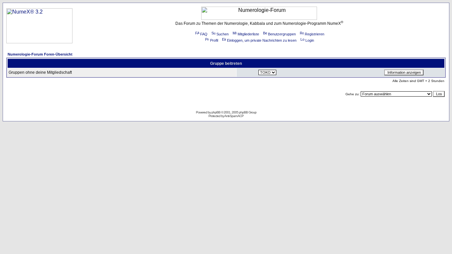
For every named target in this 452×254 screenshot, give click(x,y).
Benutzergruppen (282, 34)
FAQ (203, 34)
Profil (214, 40)
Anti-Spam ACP (234, 116)
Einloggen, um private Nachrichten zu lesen (261, 40)
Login (309, 40)
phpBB (215, 112)
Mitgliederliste (248, 34)
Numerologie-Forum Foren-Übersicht (40, 54)
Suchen (222, 34)
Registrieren (314, 34)
